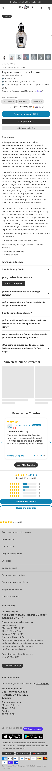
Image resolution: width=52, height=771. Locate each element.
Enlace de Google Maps (12, 666)
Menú (4, 8)
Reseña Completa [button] (15, 455)
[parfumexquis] (26, 8)
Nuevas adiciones (10, 596)
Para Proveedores (8, 749)
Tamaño (10, 97)
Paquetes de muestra (12, 589)
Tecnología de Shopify (10, 766)
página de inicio (9, 568)
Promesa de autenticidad (40, 746)
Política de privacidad (23, 746)
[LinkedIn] (17, 729)
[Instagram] (7, 729)
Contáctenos (8, 546)
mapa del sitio (20, 749)
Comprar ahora (26, 121)
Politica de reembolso (37, 743)
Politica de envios (8, 746)
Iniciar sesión (8, 539)
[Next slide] (50, 442)
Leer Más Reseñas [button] (26, 465)
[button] (26, 107)
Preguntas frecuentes (12, 553)
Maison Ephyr (42, 683)
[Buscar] (41, 8)
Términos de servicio (21, 743)
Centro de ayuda (13, 283)
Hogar (4, 67)
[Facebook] (10, 729)
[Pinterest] (14, 729)
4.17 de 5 (32, 475)
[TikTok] (3, 729)
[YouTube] (21, 729)
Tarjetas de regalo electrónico (16, 532)
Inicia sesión (8, 753)
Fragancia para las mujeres (15, 582)
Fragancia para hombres (13, 575)
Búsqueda (6, 561)
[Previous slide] (2, 442)
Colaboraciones (7, 743)
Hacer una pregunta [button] (26, 508)
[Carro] (47, 8)
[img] (13, 421)
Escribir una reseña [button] (26, 501)
